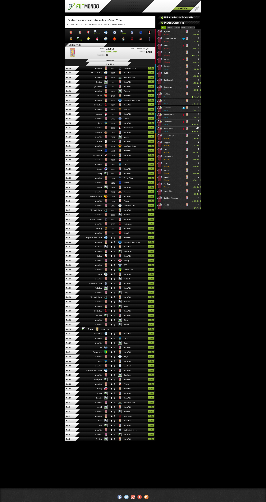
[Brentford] (106, 83)
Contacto (182, 8)
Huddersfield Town (95, 283)
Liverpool (99, 114)
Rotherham (98, 288)
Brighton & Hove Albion (132, 100)
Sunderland (98, 132)
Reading (126, 261)
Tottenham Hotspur (130, 68)
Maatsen (167, 171)
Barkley (167, 74)
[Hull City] (120, 110)
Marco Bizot (168, 192)
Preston (126, 325)
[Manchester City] (106, 73)
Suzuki (166, 206)
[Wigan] (106, 275)
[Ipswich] (120, 137)
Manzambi (168, 123)
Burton (126, 343)
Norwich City (128, 270)
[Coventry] (120, 92)
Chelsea (126, 119)
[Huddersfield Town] (106, 284)
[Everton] (106, 151)
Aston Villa (98, 68)
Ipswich (126, 137)
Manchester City (96, 73)
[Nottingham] (106, 105)
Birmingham (128, 251)
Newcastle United (129, 77)
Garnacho (167, 109)
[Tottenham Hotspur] (120, 69)
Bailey (167, 46)
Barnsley (127, 302)
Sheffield (127, 279)
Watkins (167, 53)
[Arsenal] (106, 96)
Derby (126, 293)
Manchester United (130, 146)
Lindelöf (167, 178)
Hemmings (168, 88)
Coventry (127, 91)
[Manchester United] (120, 147)
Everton (99, 151)
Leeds (100, 123)
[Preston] (120, 325)
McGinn (167, 95)
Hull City (127, 109)
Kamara (166, 102)
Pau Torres (167, 185)
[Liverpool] (106, 115)
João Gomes (168, 130)
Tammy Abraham (170, 39)
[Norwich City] (120, 270)
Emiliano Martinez (171, 199)
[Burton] (120, 344)
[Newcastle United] (120, 78)
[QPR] (120, 266)
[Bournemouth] (120, 128)
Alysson (167, 32)
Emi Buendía (168, 81)
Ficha (151, 68)
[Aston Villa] (106, 69)
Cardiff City (98, 334)
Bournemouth (128, 128)
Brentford (99, 82)
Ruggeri (167, 143)
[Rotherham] (106, 289)
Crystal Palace (97, 87)
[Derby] (120, 293)
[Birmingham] (120, 252)
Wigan (100, 274)
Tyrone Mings (169, 136)
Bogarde (167, 67)
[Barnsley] (120, 302)
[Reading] (120, 261)
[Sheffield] (120, 279)
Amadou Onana (169, 116)
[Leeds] (106, 124)
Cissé (166, 164)
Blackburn (98, 247)
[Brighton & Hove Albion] (120, 101)
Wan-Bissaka (168, 157)
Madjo (167, 60)
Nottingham (98, 105)
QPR (125, 265)
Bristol (126, 320)
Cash (166, 150)
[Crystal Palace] (106, 87)
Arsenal (99, 96)
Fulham (99, 141)
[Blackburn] (106, 247)
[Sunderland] (106, 133)
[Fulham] (106, 142)
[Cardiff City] (106, 334)
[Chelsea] (120, 119)
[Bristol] (120, 321)
